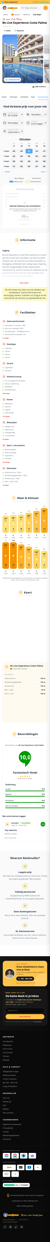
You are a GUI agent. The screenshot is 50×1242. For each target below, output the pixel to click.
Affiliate (6, 1109)
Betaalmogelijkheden (11, 1135)
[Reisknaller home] (10, 8)
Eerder (6, 172)
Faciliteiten (24, 97)
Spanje (17, 14)
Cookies (6, 1132)
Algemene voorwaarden (12, 1124)
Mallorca (26, 14)
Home (5, 14)
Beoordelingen (43, 97)
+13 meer (6, 416)
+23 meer (6, 462)
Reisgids (6, 1060)
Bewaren (20, 31)
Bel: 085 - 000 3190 (10, 1082)
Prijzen (4, 97)
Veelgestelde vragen (11, 1071)
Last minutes (8, 1052)
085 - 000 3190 (26, 979)
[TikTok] (16, 1227)
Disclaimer (7, 1139)
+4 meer (5, 439)
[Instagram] (10, 1227)
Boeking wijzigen (9, 1075)
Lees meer (25, 283)
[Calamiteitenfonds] (23, 1156)
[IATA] (32, 1156)
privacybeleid (37, 1021)
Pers (4, 1105)
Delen (8, 31)
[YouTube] (22, 1227)
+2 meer (5, 485)
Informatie (13, 97)
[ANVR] (6, 1156)
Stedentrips (7, 1045)
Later (44, 172)
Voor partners (8, 1113)
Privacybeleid (8, 1128)
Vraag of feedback (10, 1086)
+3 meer (5, 338)
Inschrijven (25, 1016)
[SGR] (15, 1156)
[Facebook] (5, 1227)
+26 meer (6, 393)
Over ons (6, 1098)
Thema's (6, 1056)
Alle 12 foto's (39, 86)
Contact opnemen (10, 1079)
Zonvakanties (8, 1041)
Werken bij (7, 1101)
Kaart (33, 97)
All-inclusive (7, 1049)
